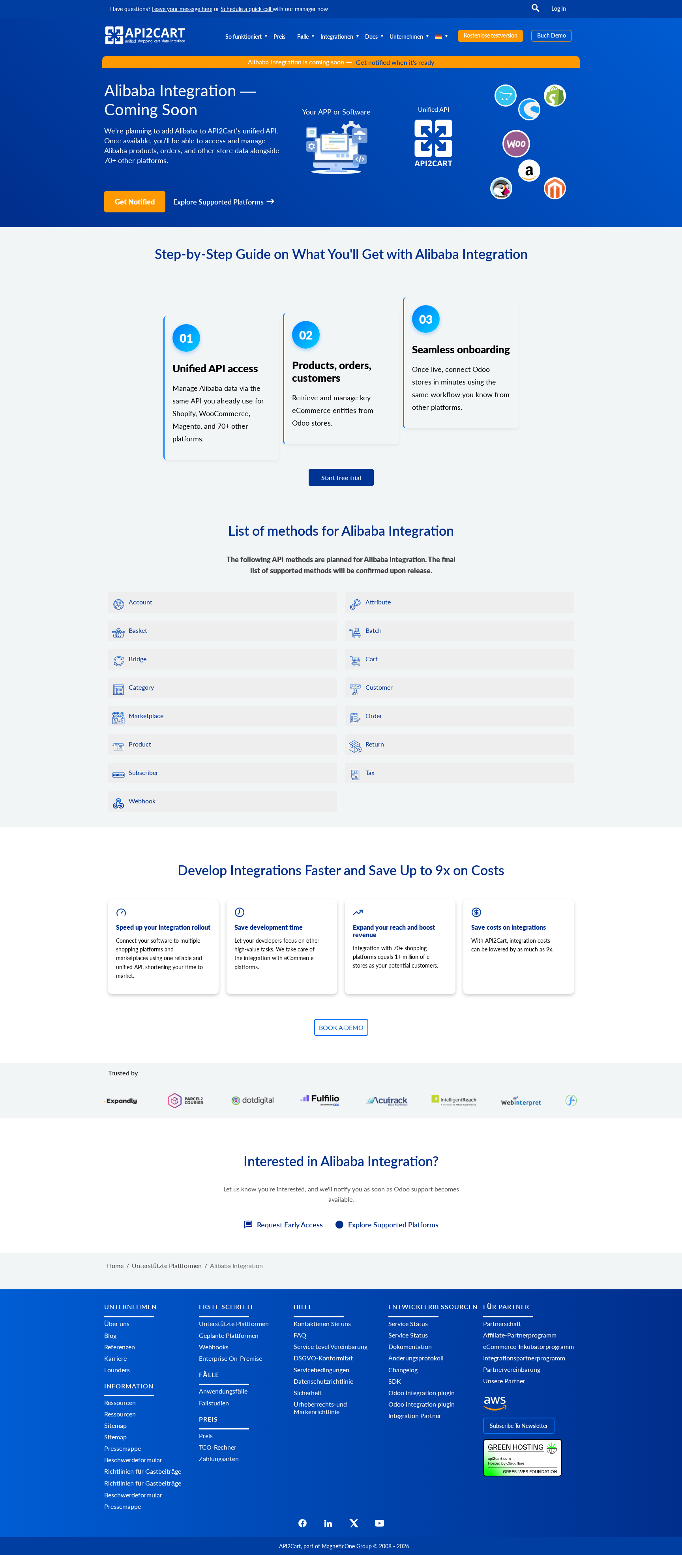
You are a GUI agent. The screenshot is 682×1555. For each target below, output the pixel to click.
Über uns (116, 1323)
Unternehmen (406, 36)
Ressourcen (120, 1402)
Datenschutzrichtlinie (323, 1381)
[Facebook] (302, 1525)
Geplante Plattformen (229, 1335)
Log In (558, 8)
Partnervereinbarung (511, 1369)
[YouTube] (379, 1525)
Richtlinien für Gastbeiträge (142, 1471)
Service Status (408, 1323)
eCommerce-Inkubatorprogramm (528, 1346)
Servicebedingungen (321, 1369)
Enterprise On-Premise (230, 1358)
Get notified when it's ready (395, 62)
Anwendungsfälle (223, 1391)
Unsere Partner (504, 1380)
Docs (371, 36)
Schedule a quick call (247, 9)
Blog (110, 1335)
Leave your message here (182, 9)
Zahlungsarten (219, 1459)
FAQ (300, 1335)
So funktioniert (243, 36)
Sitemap (115, 1425)
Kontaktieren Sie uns (322, 1323)
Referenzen (119, 1347)
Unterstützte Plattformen (234, 1323)
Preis (279, 36)
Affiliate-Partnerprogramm (519, 1335)
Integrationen (336, 36)
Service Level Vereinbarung (330, 1346)
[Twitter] (354, 1525)
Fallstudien (214, 1403)
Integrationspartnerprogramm (524, 1358)
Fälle (303, 36)
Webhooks (214, 1347)
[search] (536, 11)
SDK (394, 1381)
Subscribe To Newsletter (519, 1425)
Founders (117, 1369)
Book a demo (341, 1027)
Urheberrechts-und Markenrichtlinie (320, 1407)
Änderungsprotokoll (416, 1358)
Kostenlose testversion (490, 35)
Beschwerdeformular (133, 1459)
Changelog (403, 1369)
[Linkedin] (328, 1525)
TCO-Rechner (217, 1447)
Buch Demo (551, 35)
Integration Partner (414, 1415)
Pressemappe (122, 1448)
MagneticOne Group (347, 1546)
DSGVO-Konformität (323, 1358)
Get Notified (135, 201)
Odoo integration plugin (421, 1392)
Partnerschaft (502, 1323)
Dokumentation (410, 1346)
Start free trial (341, 477)
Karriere (115, 1358)
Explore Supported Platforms (218, 201)
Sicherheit (308, 1392)
